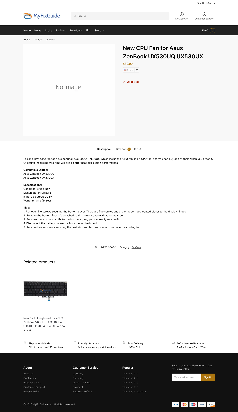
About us (28, 373)
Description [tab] (104, 149)
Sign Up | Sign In (206, 3)
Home (27, 39)
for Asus (38, 39)
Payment (78, 387)
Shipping (78, 378)
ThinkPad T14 (130, 373)
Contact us (29, 378)
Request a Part (32, 382)
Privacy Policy (31, 391)
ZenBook (136, 247)
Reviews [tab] (123, 149)
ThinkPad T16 (130, 382)
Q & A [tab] (137, 149)
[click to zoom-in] (69, 90)
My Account (181, 18)
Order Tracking (81, 382)
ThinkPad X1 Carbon (134, 391)
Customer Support (204, 18)
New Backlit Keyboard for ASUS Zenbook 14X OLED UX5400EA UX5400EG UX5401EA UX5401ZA (44, 322)
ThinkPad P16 (130, 387)
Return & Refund (82, 391)
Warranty (78, 373)
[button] (208, 30)
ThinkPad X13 (130, 378)
